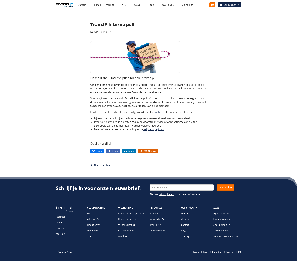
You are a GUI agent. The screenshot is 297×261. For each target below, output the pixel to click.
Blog (183, 230)
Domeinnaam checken (129, 219)
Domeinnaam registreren (131, 213)
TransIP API (155, 224)
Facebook (60, 216)
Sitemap (185, 236)
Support (154, 213)
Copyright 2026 (233, 251)
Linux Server (93, 224)
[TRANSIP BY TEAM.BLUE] (65, 210)
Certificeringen (157, 230)
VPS (89, 213)
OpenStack (92, 230)
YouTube (60, 233)
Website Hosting (126, 224)
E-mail (97, 4)
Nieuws (185, 213)
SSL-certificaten (126, 230)
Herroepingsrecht (221, 219)
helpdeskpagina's (153, 129)
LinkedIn (60, 228)
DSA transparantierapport (225, 236)
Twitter (59, 222)
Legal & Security (220, 213)
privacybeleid (166, 194)
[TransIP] (64, 4)
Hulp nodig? (186, 4)
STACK (90, 236)
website (160, 112)
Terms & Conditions (213, 251)
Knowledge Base (158, 219)
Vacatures (186, 219)
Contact (185, 224)
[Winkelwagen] (212, 4)
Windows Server (95, 219)
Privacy (196, 251)
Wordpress (124, 236)
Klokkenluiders (220, 230)
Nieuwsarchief (102, 165)
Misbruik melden (221, 224)
